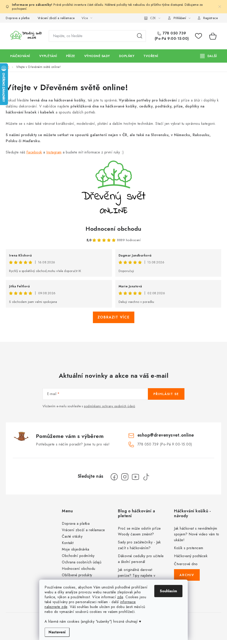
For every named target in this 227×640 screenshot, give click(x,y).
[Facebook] (114, 476)
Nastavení (57, 632)
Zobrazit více (114, 317)
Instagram (54, 152)
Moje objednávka (75, 549)
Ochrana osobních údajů (81, 562)
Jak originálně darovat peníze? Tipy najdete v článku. (136, 575)
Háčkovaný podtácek (190, 556)
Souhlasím (168, 591)
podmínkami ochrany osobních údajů (109, 406)
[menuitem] (20, 56)
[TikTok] (146, 476)
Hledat (139, 36)
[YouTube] (135, 476)
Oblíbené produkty (77, 575)
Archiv (187, 575)
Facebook (34, 152)
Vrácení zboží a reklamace (56, 18)
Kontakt (68, 542)
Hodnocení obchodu (113, 229)
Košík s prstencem (188, 548)
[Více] (208, 56)
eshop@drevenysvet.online (165, 435)
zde (120, 597)
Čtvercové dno (186, 563)
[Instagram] (124, 476)
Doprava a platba (17, 18)
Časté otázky (72, 536)
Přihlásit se (166, 394)
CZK (153, 18)
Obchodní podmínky (78, 555)
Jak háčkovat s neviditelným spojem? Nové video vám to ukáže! (196, 534)
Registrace (210, 18)
